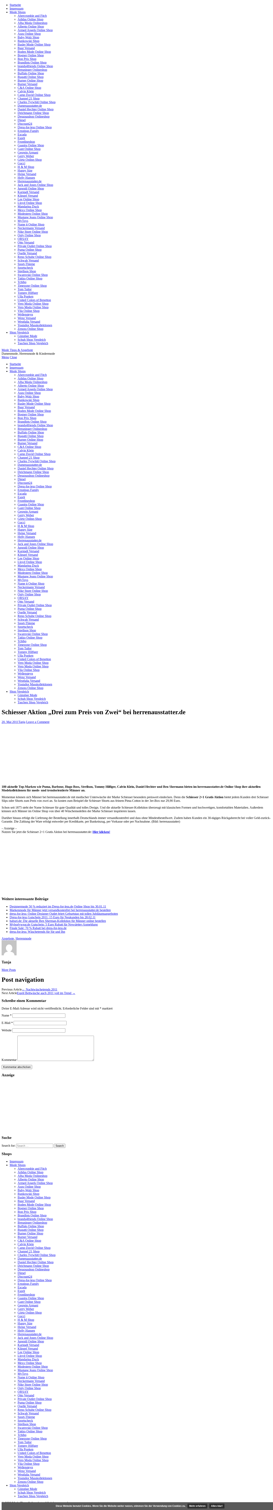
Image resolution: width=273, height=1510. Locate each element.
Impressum (16, 8)
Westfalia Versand (29, 321)
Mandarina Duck (28, 206)
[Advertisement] (136, 754)
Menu (5, 357)
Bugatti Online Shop (31, 77)
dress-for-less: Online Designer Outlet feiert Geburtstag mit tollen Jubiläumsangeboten (64, 913)
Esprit (21, 138)
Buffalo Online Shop (31, 73)
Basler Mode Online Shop (34, 44)
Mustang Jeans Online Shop (35, 217)
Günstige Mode (27, 336)
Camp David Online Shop (34, 95)
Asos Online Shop (29, 33)
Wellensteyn (25, 314)
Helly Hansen (26, 177)
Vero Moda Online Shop (33, 303)
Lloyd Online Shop (30, 203)
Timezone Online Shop (32, 285)
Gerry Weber (26, 156)
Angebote (8, 938)
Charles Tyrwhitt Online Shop (37, 102)
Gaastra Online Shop (31, 145)
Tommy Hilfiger (28, 293)
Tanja (21, 722)
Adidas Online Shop (30, 19)
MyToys (23, 221)
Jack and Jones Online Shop (35, 185)
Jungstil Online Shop (31, 188)
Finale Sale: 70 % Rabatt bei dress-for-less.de (38, 928)
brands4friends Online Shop (35, 66)
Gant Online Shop (29, 149)
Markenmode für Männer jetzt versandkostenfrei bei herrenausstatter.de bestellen (60, 910)
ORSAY (23, 239)
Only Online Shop (29, 235)
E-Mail (7, 1023)
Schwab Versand (28, 260)
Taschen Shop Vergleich (33, 343)
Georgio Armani (28, 152)
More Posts (9, 970)
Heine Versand (27, 174)
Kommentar (9, 1060)
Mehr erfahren (197, 1506)
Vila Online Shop (29, 311)
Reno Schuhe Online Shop (34, 257)
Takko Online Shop (30, 278)
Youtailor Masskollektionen (35, 325)
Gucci (21, 163)
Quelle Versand (27, 253)
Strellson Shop (27, 271)
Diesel (22, 120)
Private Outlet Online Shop (35, 246)
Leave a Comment (37, 722)
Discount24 (25, 123)
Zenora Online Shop (30, 329)
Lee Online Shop (28, 199)
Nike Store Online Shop (33, 231)
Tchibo (22, 282)
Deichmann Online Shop (33, 113)
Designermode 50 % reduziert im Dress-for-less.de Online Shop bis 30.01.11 (58, 906)
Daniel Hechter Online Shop (36, 109)
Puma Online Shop (30, 249)
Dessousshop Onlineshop (34, 116)
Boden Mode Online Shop (34, 51)
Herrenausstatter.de (30, 181)
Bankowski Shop (28, 41)
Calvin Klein (26, 91)
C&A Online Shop (29, 87)
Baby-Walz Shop (28, 37)
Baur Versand (26, 48)
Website (7, 1030)
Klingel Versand (28, 195)
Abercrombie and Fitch (32, 15)
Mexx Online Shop (30, 210)
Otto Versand (26, 242)
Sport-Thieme (26, 264)
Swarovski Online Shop (33, 275)
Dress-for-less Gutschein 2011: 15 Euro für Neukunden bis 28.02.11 (53, 917)
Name (7, 1015)
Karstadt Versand (28, 192)
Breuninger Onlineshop (32, 69)
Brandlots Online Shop (32, 62)
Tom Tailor (25, 289)
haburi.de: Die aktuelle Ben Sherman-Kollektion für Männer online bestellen (58, 921)
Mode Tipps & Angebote (17, 350)
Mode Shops (18, 12)
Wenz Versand (27, 318)
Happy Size (25, 170)
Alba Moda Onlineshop (32, 23)
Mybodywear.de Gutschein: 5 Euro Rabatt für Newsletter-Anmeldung (54, 924)
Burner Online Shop (30, 80)
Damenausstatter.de (30, 105)
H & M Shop (26, 167)
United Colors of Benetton (34, 300)
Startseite (15, 5)
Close (13, 357)
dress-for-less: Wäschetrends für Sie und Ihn (37, 931)
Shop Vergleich (19, 332)
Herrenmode (23, 938)
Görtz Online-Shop (30, 159)
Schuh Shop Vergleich (32, 339)
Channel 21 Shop (29, 98)
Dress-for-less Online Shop (35, 127)
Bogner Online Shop (31, 55)
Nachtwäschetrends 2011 (39, 989)
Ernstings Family (28, 131)
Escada (22, 134)
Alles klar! (217, 1506)
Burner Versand (27, 84)
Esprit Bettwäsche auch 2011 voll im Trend (46, 993)
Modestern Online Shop (33, 213)
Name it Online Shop (31, 224)
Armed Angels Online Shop (35, 30)
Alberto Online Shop (31, 26)
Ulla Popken (25, 296)
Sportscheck (25, 267)
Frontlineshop (26, 141)
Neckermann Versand (31, 228)
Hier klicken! (101, 832)
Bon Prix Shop (27, 59)
